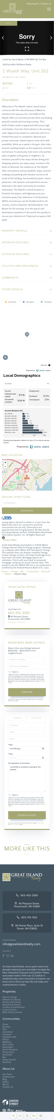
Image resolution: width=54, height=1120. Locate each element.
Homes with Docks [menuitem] (12, 1002)
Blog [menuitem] (5, 1079)
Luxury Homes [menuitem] (10, 1010)
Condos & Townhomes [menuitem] (14, 1007)
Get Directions (27, 510)
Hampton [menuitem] (7, 1034)
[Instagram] (7, 956)
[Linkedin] (12, 956)
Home (5, 571)
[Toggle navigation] (49, 9)
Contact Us (12, 622)
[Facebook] (3, 956)
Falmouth (45, 571)
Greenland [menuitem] (8, 1032)
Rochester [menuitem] (7, 1054)
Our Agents (21, 622)
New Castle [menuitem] (8, 1044)
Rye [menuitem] (4, 1057)
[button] (4, 38)
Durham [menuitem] (6, 1027)
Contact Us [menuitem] (8, 1087)
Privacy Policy (10, 540)
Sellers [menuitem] (6, 1082)
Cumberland (32, 571)
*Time (10, 754)
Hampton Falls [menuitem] (9, 1037)
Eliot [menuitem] (5, 1029)
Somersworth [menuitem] (9, 1059)
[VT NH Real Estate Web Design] (27, 1103)
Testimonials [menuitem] (9, 1077)
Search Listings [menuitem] (10, 997)
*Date (10, 745)
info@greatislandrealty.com (21, 944)
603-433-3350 (19, 613)
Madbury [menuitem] (7, 1042)
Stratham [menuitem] (7, 1062)
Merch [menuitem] (6, 1084)
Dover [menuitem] (6, 1024)
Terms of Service (14, 824)
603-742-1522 (29, 917)
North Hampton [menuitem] (10, 1049)
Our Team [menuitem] (7, 1074)
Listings (14, 571)
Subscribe (27, 692)
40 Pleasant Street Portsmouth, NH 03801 (27, 905)
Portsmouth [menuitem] (8, 1052)
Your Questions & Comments (19, 763)
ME (22, 571)
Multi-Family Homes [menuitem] (12, 1012)
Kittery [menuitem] (6, 1039)
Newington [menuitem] (8, 1047)
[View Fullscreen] (5, 472)
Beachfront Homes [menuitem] (12, 1004)
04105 (8, 574)
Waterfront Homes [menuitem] (12, 999)
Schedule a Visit (36, 718)
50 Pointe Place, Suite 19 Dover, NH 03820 (29, 927)
